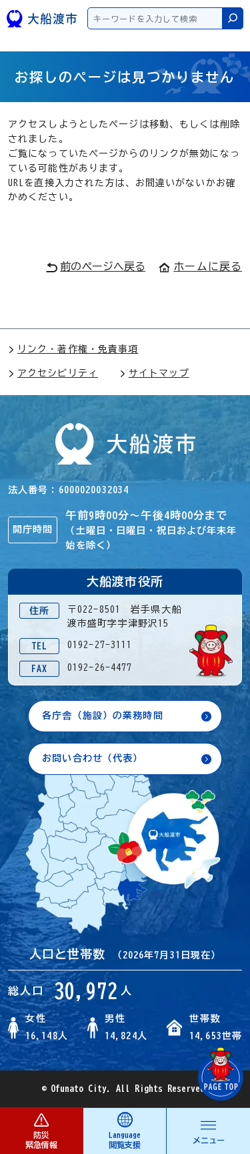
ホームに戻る (207, 266)
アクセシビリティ (57, 373)
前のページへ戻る (102, 266)
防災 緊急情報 (41, 1140)
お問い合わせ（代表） (92, 758)
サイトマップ (159, 373)
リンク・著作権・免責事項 (77, 349)
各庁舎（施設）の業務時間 (102, 715)
